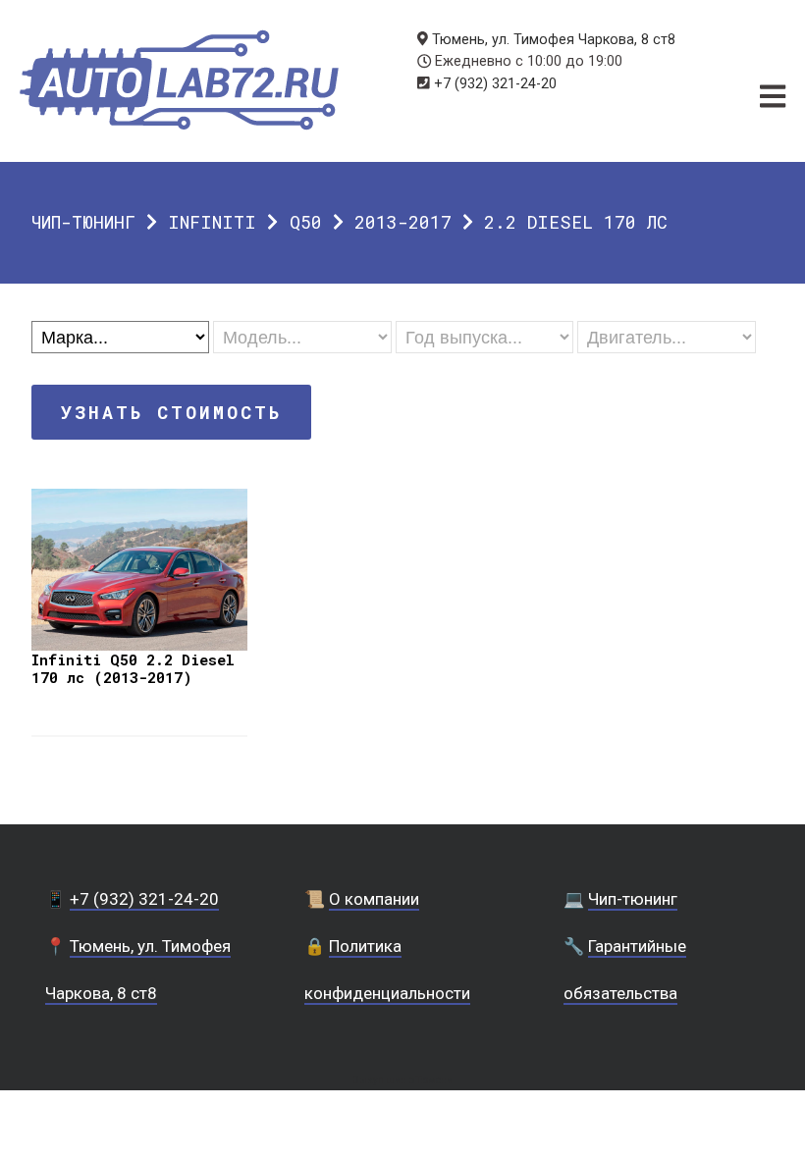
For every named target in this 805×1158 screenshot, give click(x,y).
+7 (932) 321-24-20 (495, 84)
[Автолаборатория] (179, 80)
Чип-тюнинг (83, 222)
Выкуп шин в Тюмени (402, 1080)
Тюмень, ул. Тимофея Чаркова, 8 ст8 (553, 39)
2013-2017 (403, 222)
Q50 (306, 222)
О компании (374, 899)
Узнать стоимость (171, 412)
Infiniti (212, 222)
